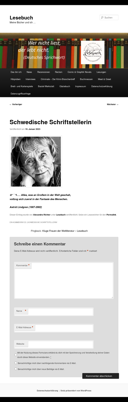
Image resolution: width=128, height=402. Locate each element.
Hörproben (15, 79)
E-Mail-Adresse (24, 327)
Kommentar (23, 265)
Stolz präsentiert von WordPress (75, 390)
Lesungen (101, 71)
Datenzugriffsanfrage (20, 93)
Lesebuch (21, 17)
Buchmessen (86, 79)
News (29, 71)
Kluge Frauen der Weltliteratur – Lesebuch (65, 230)
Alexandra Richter (41, 214)
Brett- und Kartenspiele (22, 86)
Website (20, 343)
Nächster (112, 104)
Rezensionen (43, 71)
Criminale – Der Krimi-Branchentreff (58, 79)
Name (21, 311)
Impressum (80, 86)
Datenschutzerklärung (101, 86)
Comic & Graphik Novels (80, 71)
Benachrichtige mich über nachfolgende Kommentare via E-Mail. (47, 363)
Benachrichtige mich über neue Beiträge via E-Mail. (41, 369)
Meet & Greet (104, 79)
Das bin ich (16, 71)
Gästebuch (65, 86)
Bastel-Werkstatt (46, 86)
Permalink (111, 214)
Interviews (31, 79)
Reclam (58, 71)
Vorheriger (16, 104)
